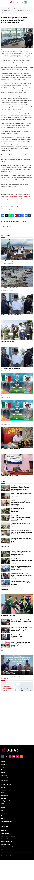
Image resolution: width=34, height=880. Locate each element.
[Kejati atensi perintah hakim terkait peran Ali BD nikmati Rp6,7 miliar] (5, 576)
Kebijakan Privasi (6, 839)
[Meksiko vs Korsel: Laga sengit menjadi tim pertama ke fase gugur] (17, 410)
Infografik (4, 678)
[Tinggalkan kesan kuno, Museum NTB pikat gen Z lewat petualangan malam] (5, 553)
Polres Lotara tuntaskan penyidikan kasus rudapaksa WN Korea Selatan (14, 367)
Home (6, 9)
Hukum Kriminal (6, 784)
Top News (4, 589)
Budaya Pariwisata (6, 801)
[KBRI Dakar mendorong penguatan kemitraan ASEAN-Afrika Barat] (5, 510)
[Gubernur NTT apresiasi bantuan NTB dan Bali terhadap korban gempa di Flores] (5, 568)
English (3, 818)
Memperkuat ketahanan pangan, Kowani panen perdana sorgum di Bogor (21, 539)
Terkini (3, 761)
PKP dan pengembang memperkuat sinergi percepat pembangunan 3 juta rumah (20, 487)
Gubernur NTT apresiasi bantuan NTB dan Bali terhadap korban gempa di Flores (21, 568)
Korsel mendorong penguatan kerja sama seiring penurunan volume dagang (17, 474)
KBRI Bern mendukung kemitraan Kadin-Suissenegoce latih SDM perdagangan (21, 502)
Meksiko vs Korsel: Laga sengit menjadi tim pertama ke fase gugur (15, 420)
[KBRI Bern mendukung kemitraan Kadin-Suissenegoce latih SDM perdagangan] (5, 503)
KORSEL (24, 221)
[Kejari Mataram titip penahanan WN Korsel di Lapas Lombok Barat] (17, 330)
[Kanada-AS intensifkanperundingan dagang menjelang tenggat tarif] (5, 518)
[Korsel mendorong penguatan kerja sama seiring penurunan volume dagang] (17, 464)
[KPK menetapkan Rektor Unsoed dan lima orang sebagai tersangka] (5, 533)
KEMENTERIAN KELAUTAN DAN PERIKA (12, 230)
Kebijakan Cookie (6, 841)
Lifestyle (3, 798)
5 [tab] (22, 676)
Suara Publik (5, 778)
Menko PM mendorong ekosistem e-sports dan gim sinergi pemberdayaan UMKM (21, 629)
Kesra (3, 803)
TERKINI (3, 481)
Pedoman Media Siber (7, 847)
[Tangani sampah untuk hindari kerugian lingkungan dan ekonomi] (17, 276)
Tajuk (3, 810)
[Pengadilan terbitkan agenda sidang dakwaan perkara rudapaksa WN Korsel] (17, 303)
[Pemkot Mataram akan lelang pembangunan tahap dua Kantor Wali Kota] (5, 583)
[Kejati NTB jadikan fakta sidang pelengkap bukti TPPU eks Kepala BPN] (5, 561)
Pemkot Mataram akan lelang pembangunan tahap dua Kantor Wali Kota (21, 582)
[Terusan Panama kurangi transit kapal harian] (5, 525)
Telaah (3, 824)
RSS (2, 849)
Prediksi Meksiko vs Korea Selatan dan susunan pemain (16, 394)
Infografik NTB (5, 826)
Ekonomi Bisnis (5, 790)
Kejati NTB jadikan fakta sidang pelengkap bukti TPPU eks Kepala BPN (21, 560)
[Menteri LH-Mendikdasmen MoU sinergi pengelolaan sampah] (17, 249)
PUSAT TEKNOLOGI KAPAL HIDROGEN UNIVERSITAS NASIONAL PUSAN (15, 225)
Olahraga (4, 792)
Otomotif (4, 813)
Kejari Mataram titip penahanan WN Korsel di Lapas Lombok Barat (15, 340)
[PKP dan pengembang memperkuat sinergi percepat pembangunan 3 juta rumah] (5, 488)
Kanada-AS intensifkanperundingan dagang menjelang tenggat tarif (21, 517)
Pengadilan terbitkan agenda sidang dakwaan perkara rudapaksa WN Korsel (16, 313)
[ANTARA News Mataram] (18, 2)
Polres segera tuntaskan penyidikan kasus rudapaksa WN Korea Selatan (14, 447)
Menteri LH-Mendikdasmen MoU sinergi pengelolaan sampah (13, 260)
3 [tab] (17, 676)
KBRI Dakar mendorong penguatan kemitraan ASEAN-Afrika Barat (20, 510)
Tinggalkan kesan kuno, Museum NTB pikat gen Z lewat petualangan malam (21, 553)
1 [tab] (12, 676)
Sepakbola (4, 795)
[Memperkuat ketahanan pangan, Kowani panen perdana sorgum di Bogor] (5, 540)
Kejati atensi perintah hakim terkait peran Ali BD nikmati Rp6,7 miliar (21, 575)
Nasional (3, 830)
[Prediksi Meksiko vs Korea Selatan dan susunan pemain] (17, 383)
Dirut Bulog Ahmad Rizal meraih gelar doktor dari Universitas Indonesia (17, 614)
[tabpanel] (17, 665)
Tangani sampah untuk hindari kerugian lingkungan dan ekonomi (14, 286)
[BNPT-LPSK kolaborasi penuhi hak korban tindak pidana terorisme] (5, 495)
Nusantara (4, 775)
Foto (2, 651)
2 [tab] (14, 676)
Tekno (3, 816)
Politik (3, 787)
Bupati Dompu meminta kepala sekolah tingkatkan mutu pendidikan (20, 644)
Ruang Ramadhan (6, 821)
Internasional (13, 9)
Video (3, 772)
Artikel (3, 807)
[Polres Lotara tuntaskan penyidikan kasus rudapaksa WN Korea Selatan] (17, 357)
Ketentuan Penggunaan (8, 836)
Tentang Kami (5, 844)
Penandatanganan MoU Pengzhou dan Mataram (16, 671)
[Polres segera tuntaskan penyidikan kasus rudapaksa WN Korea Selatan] (17, 437)
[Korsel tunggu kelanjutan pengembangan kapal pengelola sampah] (17, 604)
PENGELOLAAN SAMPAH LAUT (12, 221)
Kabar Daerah (5, 780)
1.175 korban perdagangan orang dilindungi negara (16, 736)
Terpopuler (5, 546)
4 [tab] (19, 676)
